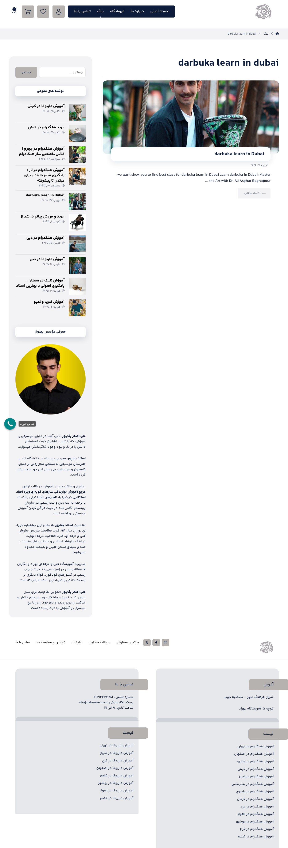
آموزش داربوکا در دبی (47, 259)
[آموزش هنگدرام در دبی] (77, 243)
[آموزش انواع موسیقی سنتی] (263, 11)
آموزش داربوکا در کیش (46, 106)
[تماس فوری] (10, 424)
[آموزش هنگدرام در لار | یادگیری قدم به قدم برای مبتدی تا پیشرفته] (77, 176)
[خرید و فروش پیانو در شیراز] (77, 222)
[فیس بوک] (156, 642)
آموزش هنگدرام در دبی (45, 238)
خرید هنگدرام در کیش (46, 127)
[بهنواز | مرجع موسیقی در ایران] (277, 34)
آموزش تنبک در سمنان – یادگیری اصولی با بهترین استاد (40, 283)
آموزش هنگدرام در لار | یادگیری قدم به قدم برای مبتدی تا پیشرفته (44, 175)
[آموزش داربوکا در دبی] (77, 265)
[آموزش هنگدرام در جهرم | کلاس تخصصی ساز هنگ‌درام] (77, 154)
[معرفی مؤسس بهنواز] (50, 379)
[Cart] (28, 11)
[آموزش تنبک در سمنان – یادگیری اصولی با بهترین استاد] (77, 286)
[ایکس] (147, 642)
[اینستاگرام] (165, 642)
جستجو (26, 72)
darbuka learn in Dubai (45, 195)
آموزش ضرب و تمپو (49, 302)
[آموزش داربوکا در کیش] (77, 112)
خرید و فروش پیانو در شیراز (43, 217)
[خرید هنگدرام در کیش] (77, 133)
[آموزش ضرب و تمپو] (77, 307)
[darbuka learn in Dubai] (77, 201)
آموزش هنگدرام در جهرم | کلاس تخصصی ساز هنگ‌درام (42, 151)
